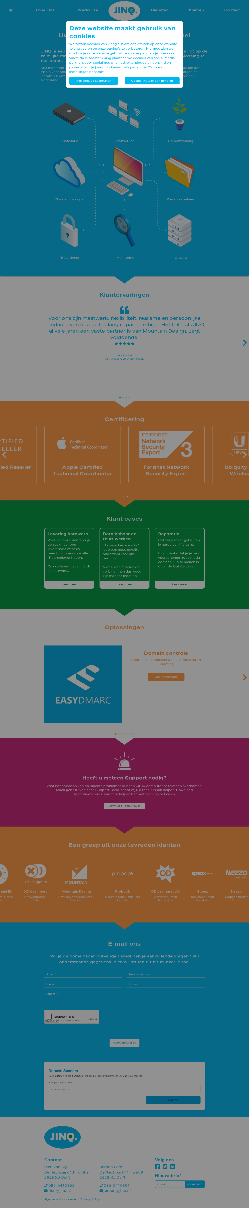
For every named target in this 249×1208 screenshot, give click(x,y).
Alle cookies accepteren (93, 80)
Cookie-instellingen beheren (152, 80)
